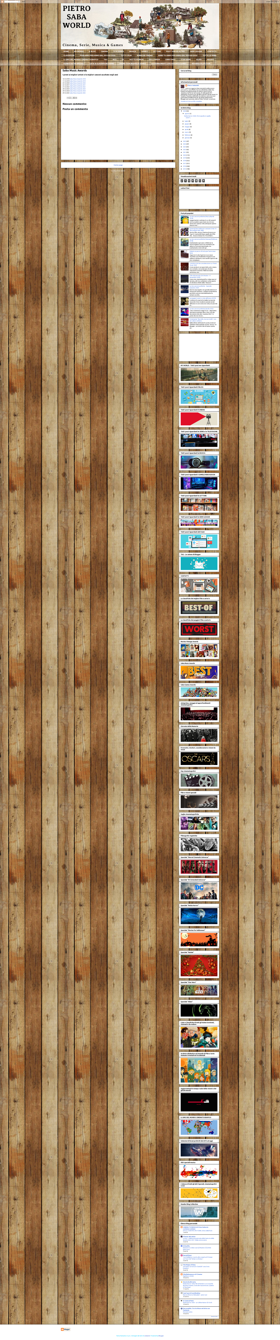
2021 (184, 152)
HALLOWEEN (154, 59)
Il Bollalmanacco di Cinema (192, 1274)
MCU (114, 59)
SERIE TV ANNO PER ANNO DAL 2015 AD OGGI (177, 55)
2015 (184, 169)
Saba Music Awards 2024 (78, 91)
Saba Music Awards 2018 (78, 79)
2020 (184, 155)
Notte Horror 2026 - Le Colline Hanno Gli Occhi (197, 1302)
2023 (184, 147)
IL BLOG (92, 51)
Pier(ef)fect (187, 1255)
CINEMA (104, 51)
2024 (184, 144)
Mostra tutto (214, 1316)
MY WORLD (79, 51)
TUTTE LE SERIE (209, 55)
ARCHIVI (210, 59)
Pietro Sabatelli (193, 85)
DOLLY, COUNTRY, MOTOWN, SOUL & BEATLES (197, 1230)
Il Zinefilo (186, 1246)
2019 (184, 158)
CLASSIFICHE (69, 55)
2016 (184, 166)
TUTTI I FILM (126, 55)
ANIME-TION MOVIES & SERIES (132, 64)
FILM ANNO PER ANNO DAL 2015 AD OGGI (97, 55)
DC (123, 59)
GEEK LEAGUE (196, 51)
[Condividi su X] (72, 98)
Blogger (161, 1335)
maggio (187, 126)
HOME (66, 51)
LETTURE (157, 51)
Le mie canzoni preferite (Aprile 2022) (201, 308)
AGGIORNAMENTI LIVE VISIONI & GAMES (168, 64)
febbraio (188, 135)
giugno (187, 124)
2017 (184, 163)
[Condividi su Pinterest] (76, 98)
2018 (184, 160)
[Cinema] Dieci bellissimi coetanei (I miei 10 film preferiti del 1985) (203, 229)
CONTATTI (211, 51)
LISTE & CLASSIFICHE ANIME (102, 64)
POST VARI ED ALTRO (175, 51)
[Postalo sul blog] (70, 98)
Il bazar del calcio (189, 1236)
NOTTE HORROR (137, 59)
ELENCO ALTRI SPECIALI (74, 64)
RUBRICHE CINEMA (145, 55)
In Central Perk (188, 1300)
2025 (184, 141)
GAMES (144, 51)
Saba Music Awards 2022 (78, 87)
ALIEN (198, 59)
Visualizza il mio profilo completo (191, 101)
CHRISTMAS (170, 59)
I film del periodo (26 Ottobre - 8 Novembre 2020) (200, 276)
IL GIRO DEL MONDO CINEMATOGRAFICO (81, 59)
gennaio (187, 137)
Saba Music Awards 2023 (78, 89)
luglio (187, 121)
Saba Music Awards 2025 (78, 93)
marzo (187, 132)
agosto (187, 113)
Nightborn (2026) (188, 1276)
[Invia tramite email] (68, 98)
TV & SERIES (118, 51)
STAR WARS (186, 59)
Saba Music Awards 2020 (78, 83)
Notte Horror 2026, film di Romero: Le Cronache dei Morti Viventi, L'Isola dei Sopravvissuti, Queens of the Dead (198, 1285)
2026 (184, 111)
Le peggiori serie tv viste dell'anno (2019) (203, 298)
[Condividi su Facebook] (74, 98)
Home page (118, 165)
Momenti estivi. (188, 1312)
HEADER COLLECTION (201, 64)
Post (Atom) (121, 171)
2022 (184, 149)
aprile (187, 129)
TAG (105, 59)
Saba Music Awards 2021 (78, 85)
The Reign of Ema (189, 1265)
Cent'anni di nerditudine (191, 1293)
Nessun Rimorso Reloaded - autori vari (195, 1295)
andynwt (147, 1335)
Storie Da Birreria (189, 1282)
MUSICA (132, 51)
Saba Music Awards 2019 (78, 81)
